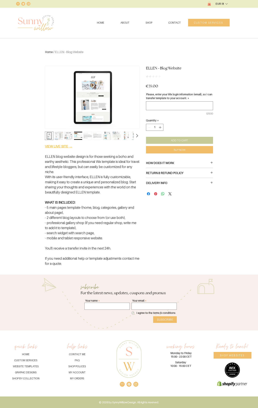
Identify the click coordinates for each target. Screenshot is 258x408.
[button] (209, 4)
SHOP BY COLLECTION (25, 378)
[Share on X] (170, 194)
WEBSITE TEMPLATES (26, 366)
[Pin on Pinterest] (155, 194)
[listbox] (221, 4)
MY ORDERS (77, 378)
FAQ (77, 360)
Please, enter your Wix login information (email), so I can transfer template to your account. (179, 96)
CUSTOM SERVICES (25, 360)
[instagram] (28, 4)
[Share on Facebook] (148, 194)
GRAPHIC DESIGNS (26, 372)
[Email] (18, 4)
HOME (25, 354)
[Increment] (160, 127)
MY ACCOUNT (77, 372)
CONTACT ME (77, 354)
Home (49, 52)
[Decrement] (149, 127)
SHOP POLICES (77, 366)
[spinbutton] (154, 127)
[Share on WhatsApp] (163, 194)
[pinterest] (23, 4)
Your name (91, 300)
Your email (138, 300)
